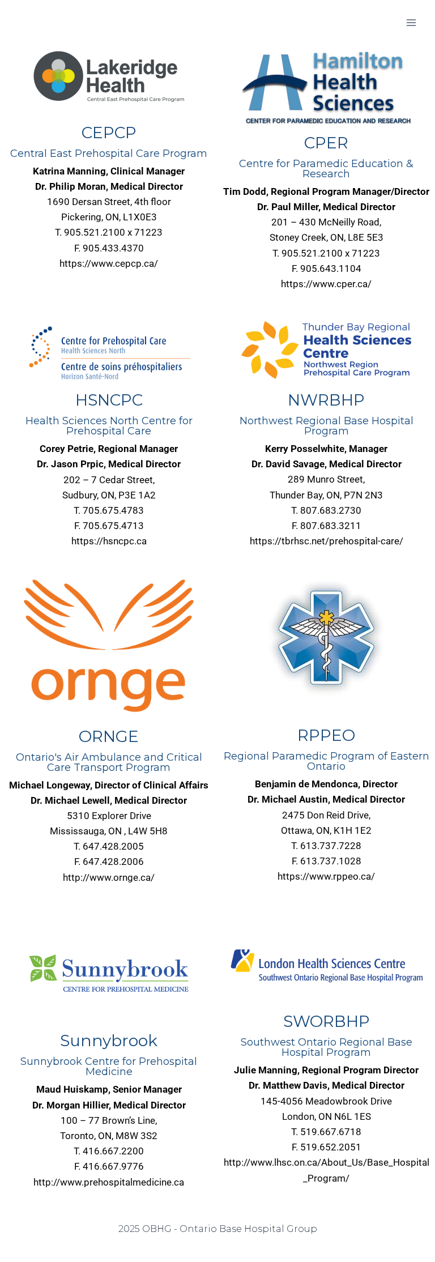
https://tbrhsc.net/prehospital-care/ (326, 541)
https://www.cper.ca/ (326, 283)
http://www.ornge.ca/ (109, 877)
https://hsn (94, 541)
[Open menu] (410, 22)
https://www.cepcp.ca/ (108, 263)
